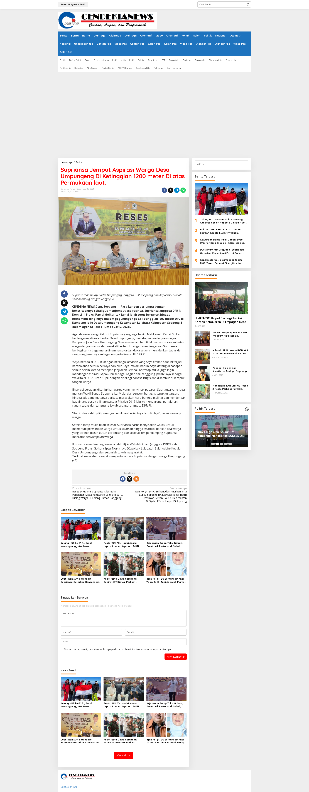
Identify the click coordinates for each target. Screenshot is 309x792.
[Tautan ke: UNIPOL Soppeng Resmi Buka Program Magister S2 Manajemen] (202, 338)
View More (123, 755)
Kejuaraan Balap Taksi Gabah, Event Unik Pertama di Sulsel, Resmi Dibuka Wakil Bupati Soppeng (164, 544)
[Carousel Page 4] (226, 444)
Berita (63, 191)
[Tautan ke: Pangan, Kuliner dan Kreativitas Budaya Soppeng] (202, 373)
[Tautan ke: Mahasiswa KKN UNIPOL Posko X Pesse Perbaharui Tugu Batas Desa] (202, 391)
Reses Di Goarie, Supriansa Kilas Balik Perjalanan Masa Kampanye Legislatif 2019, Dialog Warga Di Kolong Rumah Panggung (97, 493)
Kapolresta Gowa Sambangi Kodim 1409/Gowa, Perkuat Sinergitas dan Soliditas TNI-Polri (123, 580)
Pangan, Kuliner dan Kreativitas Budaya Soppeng (229, 369)
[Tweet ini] (170, 190)
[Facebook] (123, 479)
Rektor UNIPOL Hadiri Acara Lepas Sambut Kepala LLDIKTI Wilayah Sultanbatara (121, 544)
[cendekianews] (107, 20)
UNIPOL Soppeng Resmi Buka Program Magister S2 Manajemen (229, 334)
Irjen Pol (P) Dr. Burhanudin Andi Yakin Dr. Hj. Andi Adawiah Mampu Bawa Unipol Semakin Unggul (166, 580)
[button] (248, 4)
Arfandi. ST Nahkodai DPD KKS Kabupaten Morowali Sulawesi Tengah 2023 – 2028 (230, 352)
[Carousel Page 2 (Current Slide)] (217, 444)
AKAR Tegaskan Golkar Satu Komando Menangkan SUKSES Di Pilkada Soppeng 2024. (220, 434)
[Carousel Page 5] (230, 444)
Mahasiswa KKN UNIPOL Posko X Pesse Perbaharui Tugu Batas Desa (230, 387)
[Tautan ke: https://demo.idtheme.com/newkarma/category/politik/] (247, 409)
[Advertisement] (160, 131)
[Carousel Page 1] (213, 444)
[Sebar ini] (164, 190)
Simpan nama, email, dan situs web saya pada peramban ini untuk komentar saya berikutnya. (117, 649)
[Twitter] (129, 479)
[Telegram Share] (177, 190)
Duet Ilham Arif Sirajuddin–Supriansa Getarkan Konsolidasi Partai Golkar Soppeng (80, 580)
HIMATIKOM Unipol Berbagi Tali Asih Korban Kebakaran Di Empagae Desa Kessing (220, 320)
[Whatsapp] (183, 190)
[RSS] (136, 479)
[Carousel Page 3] (221, 444)
